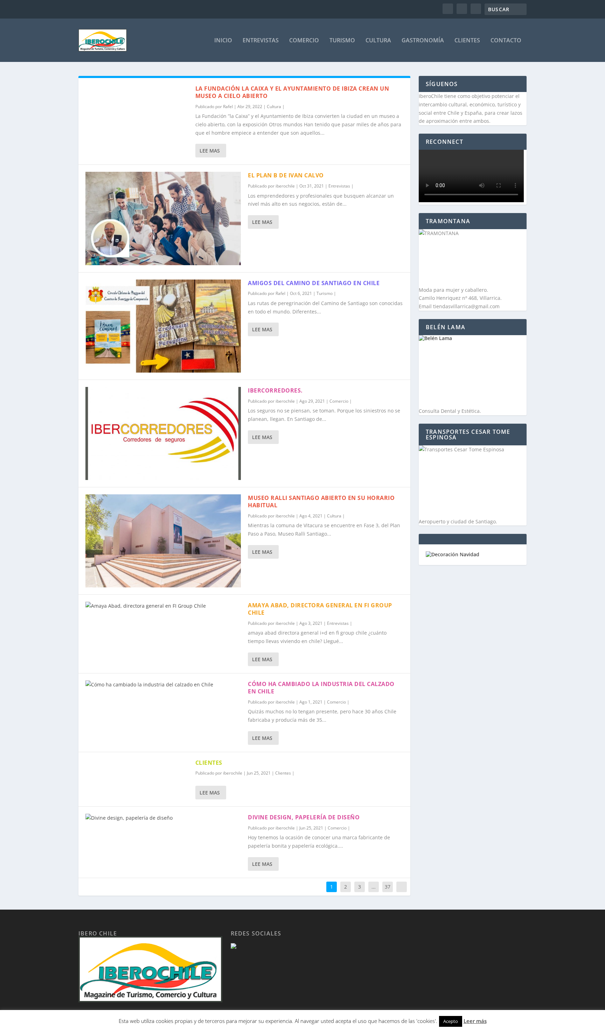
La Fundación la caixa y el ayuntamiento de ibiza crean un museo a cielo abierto (292, 92)
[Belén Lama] (473, 371)
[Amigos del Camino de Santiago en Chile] (163, 326)
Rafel (228, 107)
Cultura (378, 40)
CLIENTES (208, 763)
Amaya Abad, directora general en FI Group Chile (320, 608)
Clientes (467, 40)
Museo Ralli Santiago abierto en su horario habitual (321, 501)
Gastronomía (423, 40)
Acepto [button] (450, 1021)
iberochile (285, 186)
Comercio (304, 40)
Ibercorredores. (275, 390)
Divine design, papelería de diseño (304, 817)
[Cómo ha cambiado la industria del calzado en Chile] (163, 684)
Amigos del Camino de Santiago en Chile (314, 283)
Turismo (342, 40)
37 (387, 886)
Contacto (506, 40)
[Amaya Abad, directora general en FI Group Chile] (163, 606)
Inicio (223, 40)
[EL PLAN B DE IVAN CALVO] (163, 218)
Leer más (475, 1020)
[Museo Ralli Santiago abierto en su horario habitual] (163, 540)
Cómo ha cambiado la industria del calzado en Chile (321, 687)
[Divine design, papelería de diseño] (163, 818)
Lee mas (210, 150)
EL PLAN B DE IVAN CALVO (286, 175)
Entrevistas (261, 40)
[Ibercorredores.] (163, 433)
